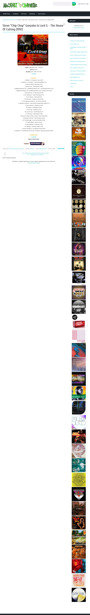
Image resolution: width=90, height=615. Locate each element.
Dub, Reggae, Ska (74, 77)
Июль (13, 19)
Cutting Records (42, 148)
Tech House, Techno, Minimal (78, 71)
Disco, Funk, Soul (74, 44)
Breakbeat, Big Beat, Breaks (77, 74)
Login (87, 4)
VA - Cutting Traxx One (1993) (35, 154)
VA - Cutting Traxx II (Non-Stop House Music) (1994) (35, 153)
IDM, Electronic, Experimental (77, 61)
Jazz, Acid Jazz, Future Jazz (77, 67)
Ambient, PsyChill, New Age (77, 41)
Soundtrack (73, 83)
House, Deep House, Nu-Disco (16, 148)
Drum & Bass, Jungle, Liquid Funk (78, 52)
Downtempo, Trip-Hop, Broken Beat (78, 48)
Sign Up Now (81, 4)
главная (5, 19)
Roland (32, 148)
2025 (9, 19)
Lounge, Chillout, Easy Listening (78, 64)
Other (71, 86)
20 (16, 19)
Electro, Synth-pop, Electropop (78, 55)
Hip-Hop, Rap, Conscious (76, 80)
